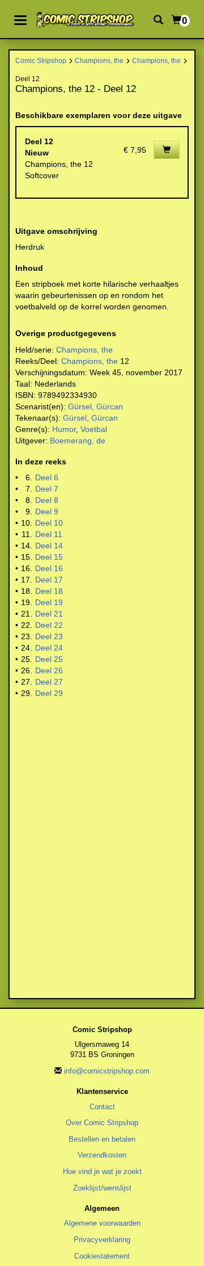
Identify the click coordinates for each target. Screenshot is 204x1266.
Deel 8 (46, 500)
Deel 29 (49, 693)
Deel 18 (49, 591)
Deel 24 (49, 647)
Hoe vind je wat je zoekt (102, 1171)
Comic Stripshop (40, 60)
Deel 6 (46, 477)
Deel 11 (48, 534)
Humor (64, 429)
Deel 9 (46, 511)
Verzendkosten (102, 1155)
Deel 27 (49, 681)
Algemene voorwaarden (102, 1223)
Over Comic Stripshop (102, 1122)
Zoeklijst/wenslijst (102, 1188)
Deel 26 (49, 670)
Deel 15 (49, 556)
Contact (102, 1106)
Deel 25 (49, 659)
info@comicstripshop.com (107, 1071)
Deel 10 (49, 522)
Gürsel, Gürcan (95, 406)
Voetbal (93, 429)
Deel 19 (49, 602)
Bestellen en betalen (102, 1139)
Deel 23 (49, 636)
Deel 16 (49, 568)
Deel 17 (49, 579)
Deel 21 (49, 613)
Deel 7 (46, 488)
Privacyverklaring (102, 1239)
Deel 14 (49, 545)
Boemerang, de (77, 440)
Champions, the (99, 60)
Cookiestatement (102, 1256)
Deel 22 (49, 625)
